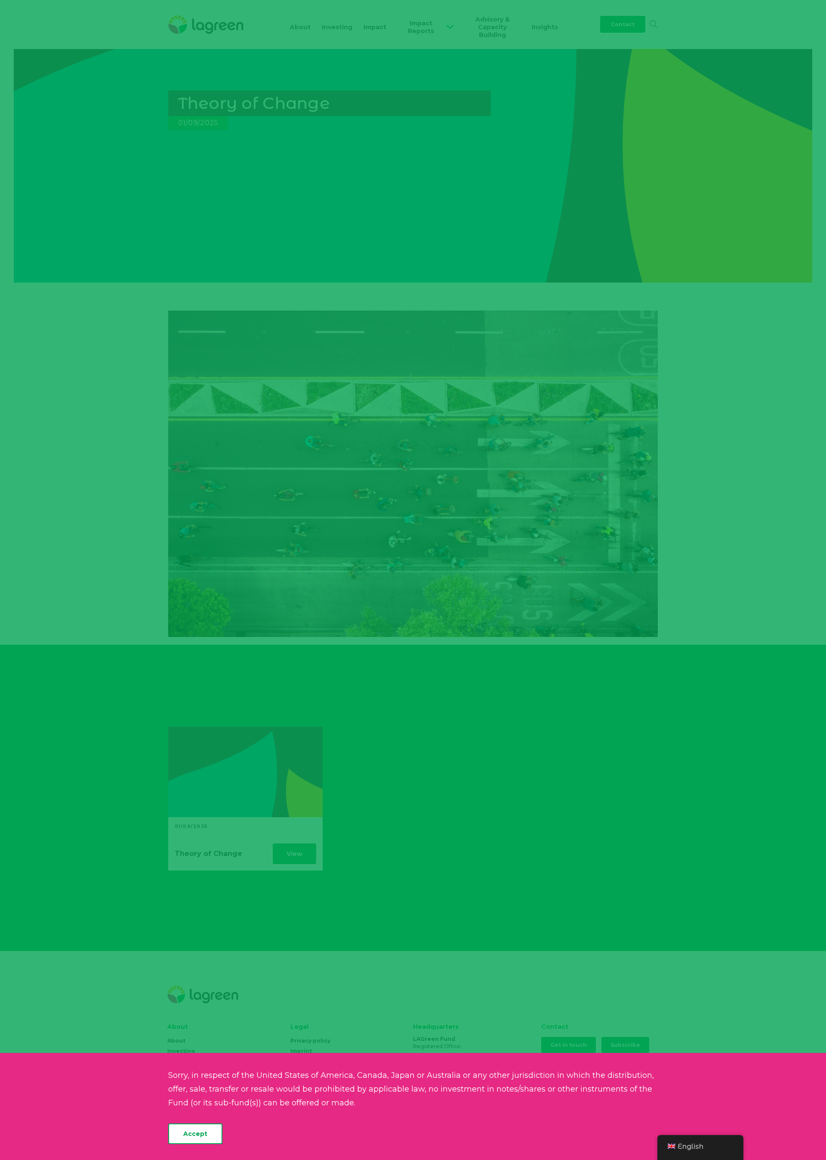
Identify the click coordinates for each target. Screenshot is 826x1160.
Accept (195, 1134)
